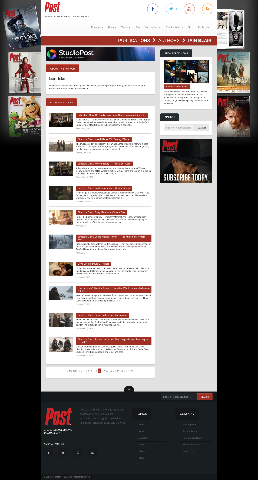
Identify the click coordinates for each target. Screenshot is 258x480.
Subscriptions (189, 424)
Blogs (141, 458)
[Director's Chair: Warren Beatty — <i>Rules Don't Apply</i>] (61, 169)
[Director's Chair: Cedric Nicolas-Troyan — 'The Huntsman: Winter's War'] (61, 242)
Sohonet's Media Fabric (177, 86)
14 (118, 371)
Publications (134, 40)
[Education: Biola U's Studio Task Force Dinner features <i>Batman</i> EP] (61, 120)
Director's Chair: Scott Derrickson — (104, 188)
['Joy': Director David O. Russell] (61, 269)
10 (103, 371)
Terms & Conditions (192, 438)
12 (111, 371)
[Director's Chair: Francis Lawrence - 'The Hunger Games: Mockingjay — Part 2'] (61, 344)
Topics (142, 444)
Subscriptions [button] (152, 27)
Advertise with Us (191, 444)
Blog (137, 27)
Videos (142, 451)
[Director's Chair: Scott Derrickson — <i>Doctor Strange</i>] (61, 193)
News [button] (111, 27)
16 (125, 371)
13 (114, 371)
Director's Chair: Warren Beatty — (104, 163)
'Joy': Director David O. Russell (93, 263)
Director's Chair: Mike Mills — (104, 139)
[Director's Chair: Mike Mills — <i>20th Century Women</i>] (61, 144)
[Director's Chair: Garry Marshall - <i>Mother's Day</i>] (61, 217)
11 (107, 371)
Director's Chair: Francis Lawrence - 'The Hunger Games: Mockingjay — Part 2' (113, 340)
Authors (169, 40)
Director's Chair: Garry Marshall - (101, 212)
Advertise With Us (174, 27)
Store (190, 27)
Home (142, 424)
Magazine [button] (96, 27)
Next (131, 371)
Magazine (143, 438)
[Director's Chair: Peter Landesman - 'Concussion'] (61, 320)
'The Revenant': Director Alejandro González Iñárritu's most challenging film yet (114, 289)
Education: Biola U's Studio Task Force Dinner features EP (112, 115)
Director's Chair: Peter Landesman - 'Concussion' (102, 315)
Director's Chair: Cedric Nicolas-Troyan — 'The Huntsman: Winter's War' (111, 238)
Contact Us (203, 27)
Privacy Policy (190, 431)
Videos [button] (124, 27)
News (141, 431)
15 (122, 371)
